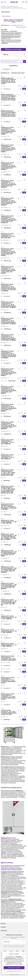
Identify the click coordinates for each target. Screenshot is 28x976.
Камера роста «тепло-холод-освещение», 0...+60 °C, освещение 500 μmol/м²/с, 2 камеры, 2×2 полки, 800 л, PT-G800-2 (9, 536)
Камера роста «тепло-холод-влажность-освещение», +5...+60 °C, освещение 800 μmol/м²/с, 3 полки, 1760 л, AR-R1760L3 (8, 252)
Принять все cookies (14, 967)
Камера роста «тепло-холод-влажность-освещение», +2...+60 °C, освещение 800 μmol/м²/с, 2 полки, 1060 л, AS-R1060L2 (8, 131)
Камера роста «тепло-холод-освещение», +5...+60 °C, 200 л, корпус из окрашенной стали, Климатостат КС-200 (8, 472)
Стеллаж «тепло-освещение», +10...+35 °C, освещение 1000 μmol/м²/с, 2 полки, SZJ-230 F (9, 712)
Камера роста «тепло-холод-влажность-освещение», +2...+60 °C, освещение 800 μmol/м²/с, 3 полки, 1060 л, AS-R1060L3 (8, 148)
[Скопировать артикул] (4, 86)
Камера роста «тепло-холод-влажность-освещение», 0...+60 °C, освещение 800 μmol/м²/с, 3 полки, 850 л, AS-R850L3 (8, 337)
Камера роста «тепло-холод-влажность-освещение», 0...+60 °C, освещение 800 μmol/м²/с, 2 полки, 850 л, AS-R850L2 (8, 321)
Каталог (3, 923)
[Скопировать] (18, 78)
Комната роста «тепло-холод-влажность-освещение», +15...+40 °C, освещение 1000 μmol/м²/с (8, 658)
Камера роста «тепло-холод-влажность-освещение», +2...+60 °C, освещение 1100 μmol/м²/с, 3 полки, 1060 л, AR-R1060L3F (9, 184)
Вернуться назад (6, 16)
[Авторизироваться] (23, 2)
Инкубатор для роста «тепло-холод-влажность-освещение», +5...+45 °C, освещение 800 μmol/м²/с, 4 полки (8, 81)
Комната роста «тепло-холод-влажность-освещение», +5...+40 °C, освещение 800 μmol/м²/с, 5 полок (8, 680)
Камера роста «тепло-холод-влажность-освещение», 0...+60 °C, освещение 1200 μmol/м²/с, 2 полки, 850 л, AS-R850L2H (9, 408)
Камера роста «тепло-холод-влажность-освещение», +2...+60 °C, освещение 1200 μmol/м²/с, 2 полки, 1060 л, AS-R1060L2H (9, 202)
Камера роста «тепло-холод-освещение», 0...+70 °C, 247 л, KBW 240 (9, 617)
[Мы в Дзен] (17, 951)
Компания (4, 930)
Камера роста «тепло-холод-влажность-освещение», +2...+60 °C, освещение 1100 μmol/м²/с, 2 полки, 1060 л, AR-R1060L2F (9, 166)
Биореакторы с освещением (9, 31)
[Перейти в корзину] (26, 2)
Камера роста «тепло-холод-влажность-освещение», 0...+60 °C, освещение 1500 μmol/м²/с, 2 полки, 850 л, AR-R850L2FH (9, 425)
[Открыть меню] (2, 2)
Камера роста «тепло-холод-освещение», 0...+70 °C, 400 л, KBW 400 (9, 631)
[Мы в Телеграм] (5, 951)
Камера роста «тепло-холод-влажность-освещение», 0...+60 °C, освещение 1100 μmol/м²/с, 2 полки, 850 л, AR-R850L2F (9, 372)
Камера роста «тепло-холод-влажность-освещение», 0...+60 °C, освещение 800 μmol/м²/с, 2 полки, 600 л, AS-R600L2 (8, 304)
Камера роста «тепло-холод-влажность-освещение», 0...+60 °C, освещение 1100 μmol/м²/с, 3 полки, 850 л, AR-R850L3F (9, 390)
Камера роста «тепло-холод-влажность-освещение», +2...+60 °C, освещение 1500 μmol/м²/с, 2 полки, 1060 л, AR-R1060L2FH (9, 219)
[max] (23, 951)
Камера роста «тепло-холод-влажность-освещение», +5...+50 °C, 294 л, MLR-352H (8, 235)
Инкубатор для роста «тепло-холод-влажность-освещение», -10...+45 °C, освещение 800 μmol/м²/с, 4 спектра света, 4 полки (8, 113)
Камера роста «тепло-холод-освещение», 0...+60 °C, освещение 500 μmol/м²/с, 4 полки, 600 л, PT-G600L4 (9, 553)
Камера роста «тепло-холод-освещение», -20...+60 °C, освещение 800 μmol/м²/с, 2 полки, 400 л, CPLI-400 (8, 506)
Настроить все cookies (14, 971)
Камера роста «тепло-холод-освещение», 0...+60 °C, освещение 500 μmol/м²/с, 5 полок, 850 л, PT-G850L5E (9, 586)
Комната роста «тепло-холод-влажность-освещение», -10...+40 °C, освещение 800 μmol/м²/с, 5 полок (8, 696)
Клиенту (3, 927)
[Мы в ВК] (11, 951)
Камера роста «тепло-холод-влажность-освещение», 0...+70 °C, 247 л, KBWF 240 (7, 441)
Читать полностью (21, 27)
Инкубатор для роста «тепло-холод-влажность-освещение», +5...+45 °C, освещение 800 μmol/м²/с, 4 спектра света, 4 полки (8, 97)
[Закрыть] (24, 954)
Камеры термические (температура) (11, 40)
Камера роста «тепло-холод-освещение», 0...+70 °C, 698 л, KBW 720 (9, 645)
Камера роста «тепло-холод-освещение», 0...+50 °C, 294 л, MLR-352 (9, 522)
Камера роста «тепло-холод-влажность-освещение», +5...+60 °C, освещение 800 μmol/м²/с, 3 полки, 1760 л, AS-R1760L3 (8, 270)
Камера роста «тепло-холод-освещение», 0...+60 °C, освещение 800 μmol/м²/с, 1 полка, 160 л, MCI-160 (9, 602)
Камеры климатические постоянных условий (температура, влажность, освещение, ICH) (11, 37)
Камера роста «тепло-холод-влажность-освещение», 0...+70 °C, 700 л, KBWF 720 (7, 456)
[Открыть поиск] (5, 2)
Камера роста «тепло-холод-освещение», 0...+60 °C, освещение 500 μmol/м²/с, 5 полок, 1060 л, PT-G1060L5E (9, 569)
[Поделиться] (20, 78)
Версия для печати (14, 974)
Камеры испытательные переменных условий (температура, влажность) (11, 33)
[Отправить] (23, 942)
